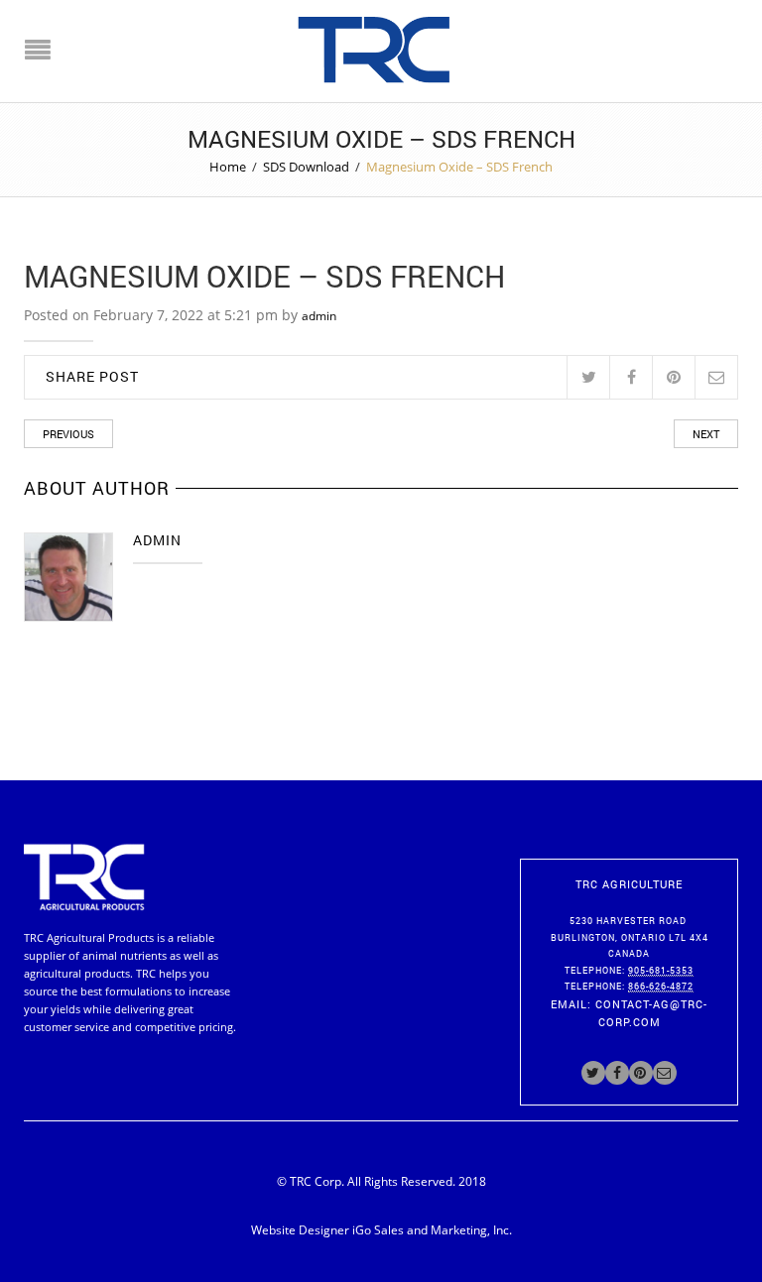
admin (319, 315)
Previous (68, 433)
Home (227, 166)
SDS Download (306, 166)
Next (706, 433)
